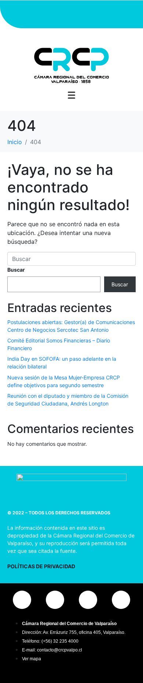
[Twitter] (71, 13)
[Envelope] (115, 13)
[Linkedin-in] (93, 13)
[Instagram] (27, 13)
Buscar (16, 270)
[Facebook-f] (49, 13)
